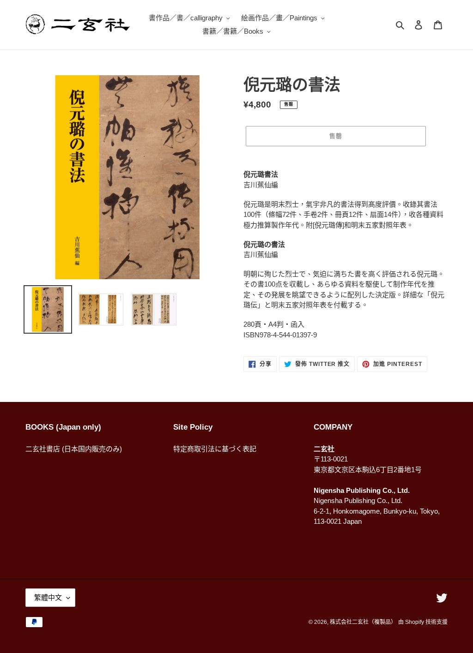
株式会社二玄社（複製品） (363, 622)
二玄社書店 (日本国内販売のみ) (73, 449)
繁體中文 (48, 597)
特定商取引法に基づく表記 (214, 449)
